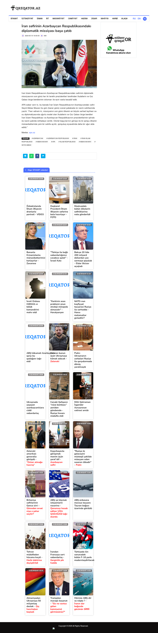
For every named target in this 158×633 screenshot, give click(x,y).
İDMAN (39, 19)
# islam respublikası (67, 142)
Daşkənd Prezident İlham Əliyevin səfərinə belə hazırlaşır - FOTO (59, 212)
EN (139, 19)
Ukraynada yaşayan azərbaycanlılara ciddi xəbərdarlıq (35, 408)
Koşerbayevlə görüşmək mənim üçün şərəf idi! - (57, 458)
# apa (53, 142)
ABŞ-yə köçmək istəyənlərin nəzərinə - (59, 508)
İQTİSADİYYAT (27, 19)
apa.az (32, 133)
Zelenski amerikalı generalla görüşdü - (34, 458)
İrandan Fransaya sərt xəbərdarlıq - (57, 557)
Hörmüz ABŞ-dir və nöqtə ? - (82, 604)
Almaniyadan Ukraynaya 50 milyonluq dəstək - (34, 605)
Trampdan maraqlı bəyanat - (58, 605)
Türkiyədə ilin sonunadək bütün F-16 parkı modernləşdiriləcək (84, 556)
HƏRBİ (115, 19)
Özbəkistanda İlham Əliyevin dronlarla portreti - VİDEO (35, 210)
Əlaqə (124, 19)
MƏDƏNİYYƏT (58, 19)
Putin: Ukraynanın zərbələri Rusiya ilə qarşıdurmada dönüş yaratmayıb (83, 360)
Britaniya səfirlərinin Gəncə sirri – (35, 507)
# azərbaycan (37, 138)
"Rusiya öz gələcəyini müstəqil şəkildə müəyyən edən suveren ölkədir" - (83, 458)
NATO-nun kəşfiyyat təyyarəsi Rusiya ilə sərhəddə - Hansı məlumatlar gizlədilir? (82, 309)
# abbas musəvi (85, 142)
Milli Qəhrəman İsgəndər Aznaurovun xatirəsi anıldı (82, 406)
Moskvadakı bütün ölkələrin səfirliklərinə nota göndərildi (82, 210)
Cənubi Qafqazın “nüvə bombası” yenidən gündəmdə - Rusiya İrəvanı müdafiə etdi (59, 409)
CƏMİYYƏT (72, 19)
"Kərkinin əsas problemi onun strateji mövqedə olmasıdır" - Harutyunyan (59, 307)
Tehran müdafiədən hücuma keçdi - (34, 557)
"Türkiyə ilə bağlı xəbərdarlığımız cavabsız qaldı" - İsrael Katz (59, 256)
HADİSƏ (84, 19)
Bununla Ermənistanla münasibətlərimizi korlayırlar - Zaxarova (36, 258)
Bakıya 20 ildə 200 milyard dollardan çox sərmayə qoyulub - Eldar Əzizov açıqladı (83, 259)
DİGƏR (94, 19)
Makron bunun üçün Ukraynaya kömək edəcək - (58, 357)
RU (134, 19)
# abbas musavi (42, 142)
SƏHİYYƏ (105, 19)
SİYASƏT (14, 19)
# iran (74, 138)
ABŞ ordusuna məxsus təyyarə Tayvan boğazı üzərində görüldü (83, 504)
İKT (47, 19)
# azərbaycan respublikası (58, 138)
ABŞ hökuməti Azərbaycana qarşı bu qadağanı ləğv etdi (41, 357)
